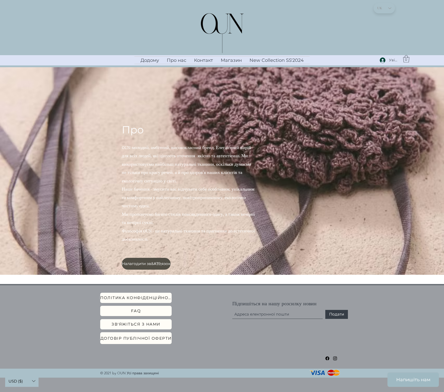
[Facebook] (327, 358)
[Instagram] (335, 358)
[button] (406, 59)
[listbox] (22, 381)
